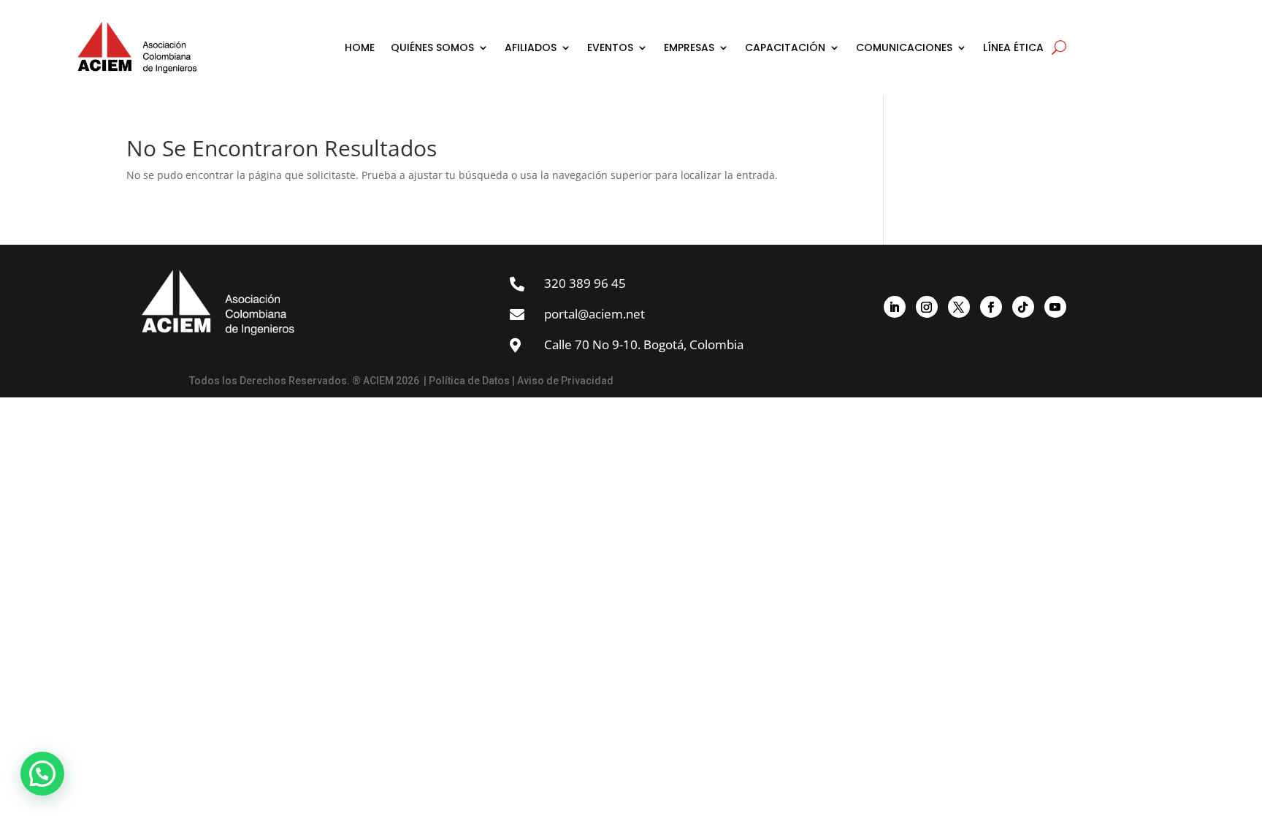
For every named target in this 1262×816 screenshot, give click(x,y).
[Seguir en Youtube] (1055, 307)
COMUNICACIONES (904, 47)
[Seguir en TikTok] (1023, 307)
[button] (42, 774)
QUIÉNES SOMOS (432, 47)
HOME (360, 47)
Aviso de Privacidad (565, 380)
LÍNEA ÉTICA (1013, 47)
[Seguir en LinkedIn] (895, 307)
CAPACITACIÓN (785, 47)
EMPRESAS (689, 47)
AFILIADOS (531, 47)
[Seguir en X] (959, 307)
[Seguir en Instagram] (927, 307)
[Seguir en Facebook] (991, 307)
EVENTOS (610, 47)
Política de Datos (469, 380)
